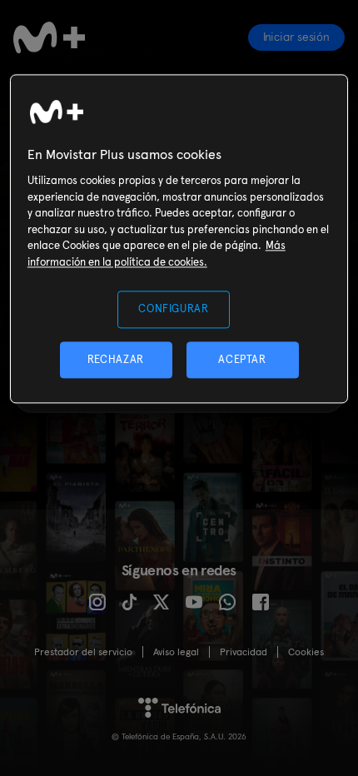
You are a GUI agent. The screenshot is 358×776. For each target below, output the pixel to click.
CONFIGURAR (173, 309)
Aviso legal (176, 652)
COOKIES (306, 652)
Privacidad (243, 652)
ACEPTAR (242, 359)
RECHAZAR (115, 359)
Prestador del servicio (83, 652)
